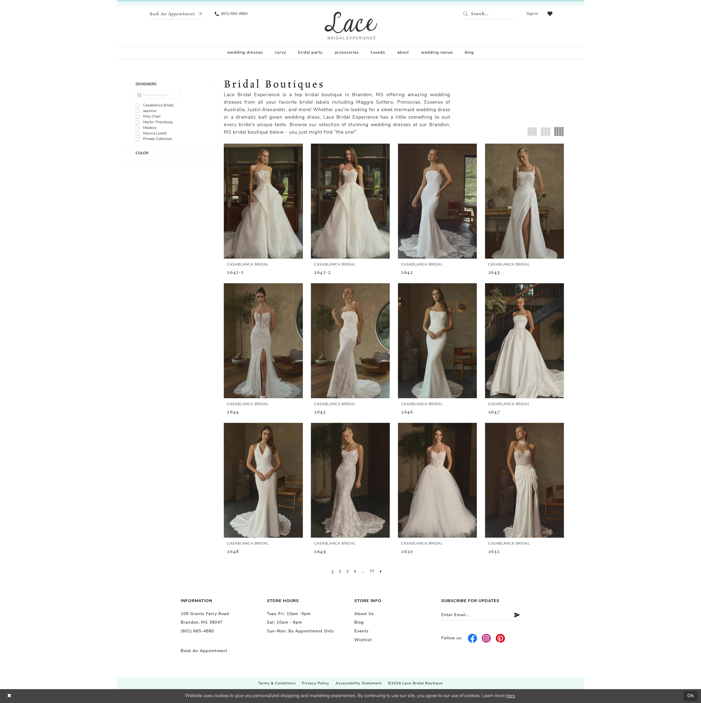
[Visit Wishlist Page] (550, 14)
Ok (690, 696)
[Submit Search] (467, 14)
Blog (359, 623)
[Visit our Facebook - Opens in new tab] (472, 638)
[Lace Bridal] (351, 25)
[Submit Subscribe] (514, 615)
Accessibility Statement (359, 683)
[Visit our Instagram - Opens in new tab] (486, 638)
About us (364, 614)
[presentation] (263, 201)
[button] (532, 14)
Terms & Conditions (277, 683)
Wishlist (363, 640)
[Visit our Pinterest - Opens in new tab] (500, 638)
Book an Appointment (204, 651)
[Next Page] (381, 572)
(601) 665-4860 (197, 631)
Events (361, 631)
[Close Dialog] (9, 696)
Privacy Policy (315, 683)
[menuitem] (176, 14)
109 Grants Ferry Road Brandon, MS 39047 (205, 618)
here (510, 696)
